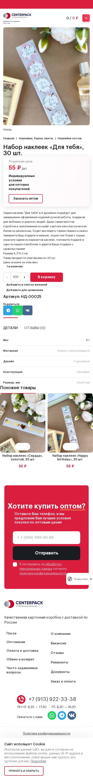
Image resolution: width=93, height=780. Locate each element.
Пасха (11, 633)
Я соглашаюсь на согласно (43, 569)
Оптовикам (15, 642)
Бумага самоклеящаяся (74, 350)
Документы (60, 672)
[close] (91, 578)
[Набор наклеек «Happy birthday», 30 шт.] (70, 423)
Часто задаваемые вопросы (22, 670)
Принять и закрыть (24, 770)
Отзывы (57, 653)
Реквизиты (59, 662)
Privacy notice (81, 579)
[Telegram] (62, 715)
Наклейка (83, 371)
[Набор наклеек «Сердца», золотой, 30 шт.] (22, 423)
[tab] (10, 325)
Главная (8, 138)
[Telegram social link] (52, 4)
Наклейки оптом (70, 138)
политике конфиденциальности (43, 573)
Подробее (38, 761)
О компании (61, 633)
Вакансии (58, 643)
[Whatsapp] (52, 715)
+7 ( (52, 699)
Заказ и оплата (63, 681)
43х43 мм (83, 382)
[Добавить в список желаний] (26, 446)
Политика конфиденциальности (46, 733)
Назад (7, 129)
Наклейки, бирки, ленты (36, 138)
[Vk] (71, 715)
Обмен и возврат (20, 659)
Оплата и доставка (22, 650)
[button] (8, 310)
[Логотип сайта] (17, 15)
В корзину (46, 277)
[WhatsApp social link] (41, 4)
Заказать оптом (25, 198)
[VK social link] (46, 4)
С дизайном (82, 361)
